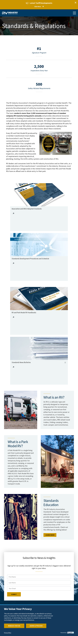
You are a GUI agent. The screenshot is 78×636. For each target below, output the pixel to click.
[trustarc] (70, 632)
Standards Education (50, 502)
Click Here (37, 6)
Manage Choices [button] (14, 626)
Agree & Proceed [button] (36, 626)
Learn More (50, 535)
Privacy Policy (7, 632)
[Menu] (74, 13)
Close (75, 3)
